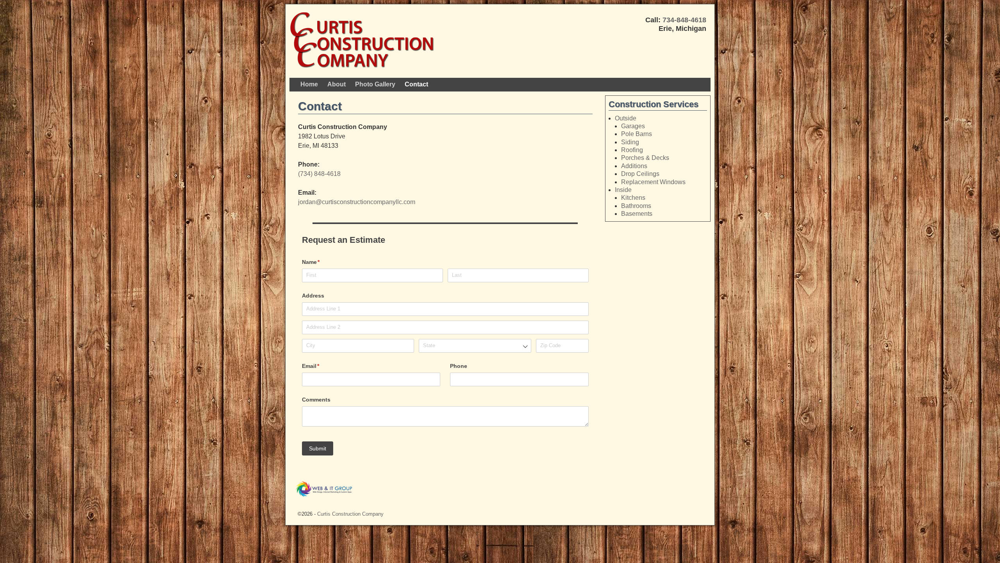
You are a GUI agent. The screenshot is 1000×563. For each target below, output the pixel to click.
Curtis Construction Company (350, 514)
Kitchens (633, 197)
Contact (416, 84)
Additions (634, 166)
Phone (458, 366)
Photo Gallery (375, 84)
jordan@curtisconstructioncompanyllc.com (356, 202)
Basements (636, 213)
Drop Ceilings (640, 173)
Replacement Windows (653, 182)
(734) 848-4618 (319, 173)
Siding (630, 142)
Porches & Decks (645, 157)
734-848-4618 (684, 20)
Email (322, 366)
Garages (633, 126)
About (336, 84)
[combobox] (475, 346)
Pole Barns (636, 134)
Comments (316, 399)
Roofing (632, 150)
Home (309, 84)
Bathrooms (636, 206)
